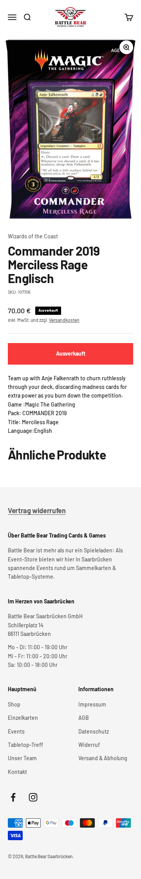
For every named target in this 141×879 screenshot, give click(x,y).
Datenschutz (93, 731)
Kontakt (17, 771)
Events (16, 731)
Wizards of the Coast (33, 236)
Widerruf (89, 744)
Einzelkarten (23, 717)
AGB (83, 717)
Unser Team (22, 758)
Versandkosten (64, 320)
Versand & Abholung (102, 758)
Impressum (92, 704)
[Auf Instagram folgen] (33, 797)
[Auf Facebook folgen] (13, 797)
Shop (14, 704)
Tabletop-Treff (25, 744)
